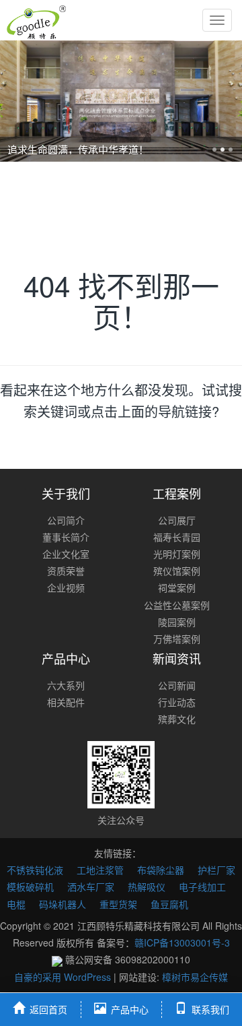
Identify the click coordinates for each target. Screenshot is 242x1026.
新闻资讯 (177, 658)
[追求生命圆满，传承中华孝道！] (121, 101)
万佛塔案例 (176, 638)
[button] (18, 101)
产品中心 (66, 658)
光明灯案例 (176, 553)
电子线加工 (202, 886)
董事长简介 (65, 537)
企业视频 (66, 587)
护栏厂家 (216, 869)
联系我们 (210, 1009)
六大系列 (66, 685)
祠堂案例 (177, 587)
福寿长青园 (176, 537)
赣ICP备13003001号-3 (182, 942)
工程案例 (177, 493)
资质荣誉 (66, 570)
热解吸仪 (146, 886)
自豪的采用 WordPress (64, 977)
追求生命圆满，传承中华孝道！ (78, 149)
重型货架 (118, 904)
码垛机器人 (62, 904)
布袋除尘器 (160, 869)
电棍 (16, 904)
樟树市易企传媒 (195, 977)
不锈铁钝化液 (35, 869)
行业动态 (177, 702)
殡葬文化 (177, 719)
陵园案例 (177, 622)
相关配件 (66, 702)
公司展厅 (177, 520)
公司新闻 (177, 685)
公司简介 (66, 520)
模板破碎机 (30, 886)
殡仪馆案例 (176, 570)
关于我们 (66, 493)
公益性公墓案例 (177, 605)
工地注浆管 (100, 869)
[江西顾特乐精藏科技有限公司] (36, 20)
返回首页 (48, 1009)
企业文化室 (65, 553)
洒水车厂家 (90, 886)
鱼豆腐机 (169, 904)
